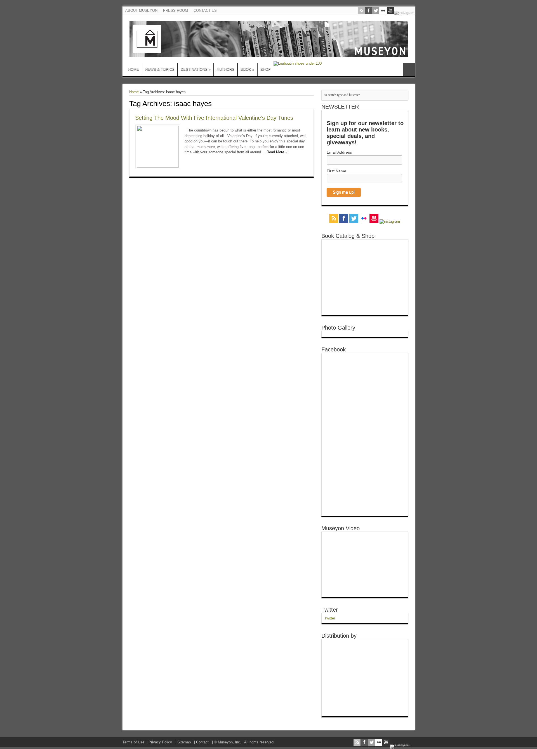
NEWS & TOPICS (160, 69)
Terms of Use (133, 742)
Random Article (409, 69)
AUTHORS (225, 69)
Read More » (277, 152)
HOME (133, 69)
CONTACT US (205, 10)
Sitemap (184, 742)
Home (134, 92)
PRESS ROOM (175, 10)
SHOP (265, 69)
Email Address (339, 152)
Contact (202, 742)
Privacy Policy (160, 742)
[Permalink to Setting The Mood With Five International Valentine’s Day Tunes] (158, 166)
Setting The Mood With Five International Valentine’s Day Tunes (214, 118)
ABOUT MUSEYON (141, 10)
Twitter (329, 610)
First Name (336, 171)
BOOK (247, 69)
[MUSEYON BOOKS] (268, 53)
